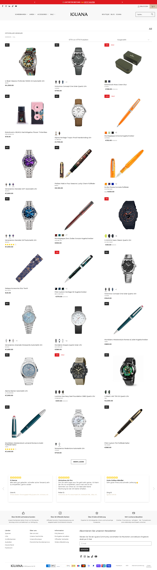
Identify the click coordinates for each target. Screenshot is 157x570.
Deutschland (9, 545)
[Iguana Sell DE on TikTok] (12, 6)
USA (6, 536)
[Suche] (152, 14)
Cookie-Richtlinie (148, 566)
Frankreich (8, 548)
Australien (8, 542)
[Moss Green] (106, 81)
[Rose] (13, 341)
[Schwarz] (56, 82)
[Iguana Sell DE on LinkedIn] (9, 6)
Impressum (119, 565)
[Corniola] (106, 183)
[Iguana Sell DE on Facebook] (2, 6)
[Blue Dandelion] (109, 81)
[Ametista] (109, 183)
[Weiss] (56, 133)
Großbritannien (10, 539)
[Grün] (109, 132)
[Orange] (106, 132)
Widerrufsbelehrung (62, 542)
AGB (127, 565)
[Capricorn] (63, 235)
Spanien (8, 533)
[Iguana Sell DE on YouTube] (16, 6)
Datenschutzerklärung (138, 565)
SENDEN (84, 550)
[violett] (13, 184)
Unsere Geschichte (36, 536)
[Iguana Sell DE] (79, 14)
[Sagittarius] (59, 235)
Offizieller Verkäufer (62, 539)
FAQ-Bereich (59, 533)
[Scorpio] (56, 235)
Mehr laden (78, 462)
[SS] (109, 392)
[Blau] (63, 82)
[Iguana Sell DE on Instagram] (6, 6)
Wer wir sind (34, 533)
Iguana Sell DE (31, 566)
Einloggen (144, 6)
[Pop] (112, 183)
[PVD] (106, 392)
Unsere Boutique (36, 539)
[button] (21, 14)
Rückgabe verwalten (62, 536)
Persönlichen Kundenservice (40, 542)
